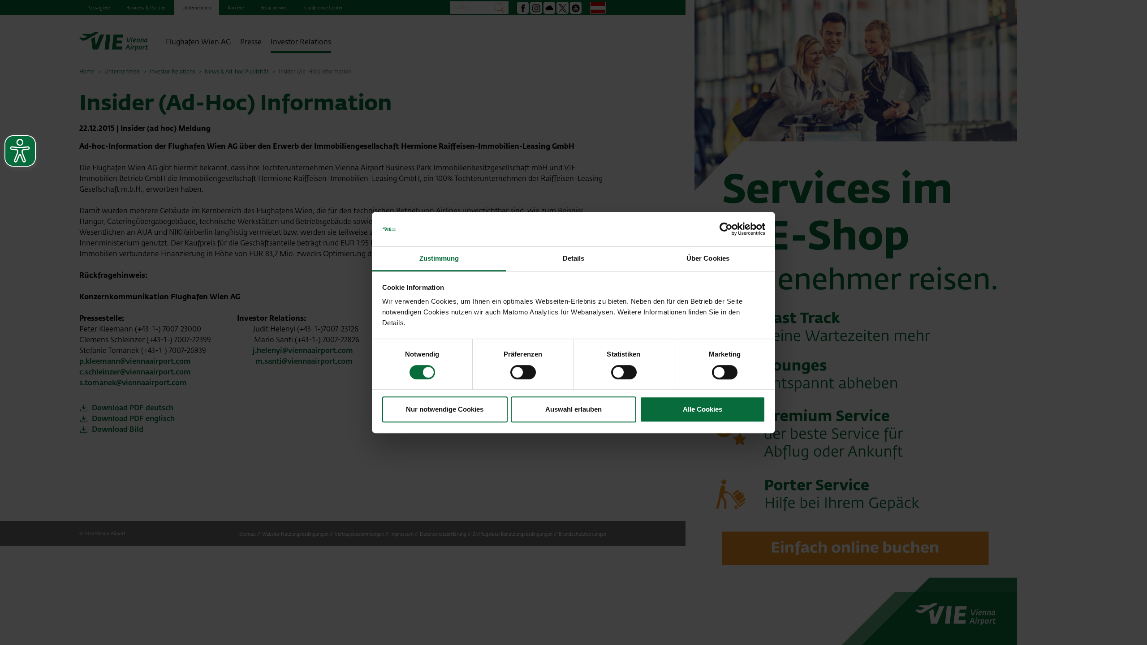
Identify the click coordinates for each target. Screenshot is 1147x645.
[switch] (523, 372)
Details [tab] (574, 258)
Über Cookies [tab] (707, 258)
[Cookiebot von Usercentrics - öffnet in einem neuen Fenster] (726, 229)
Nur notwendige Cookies (444, 409)
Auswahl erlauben (573, 409)
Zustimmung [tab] (439, 258)
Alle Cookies (702, 409)
